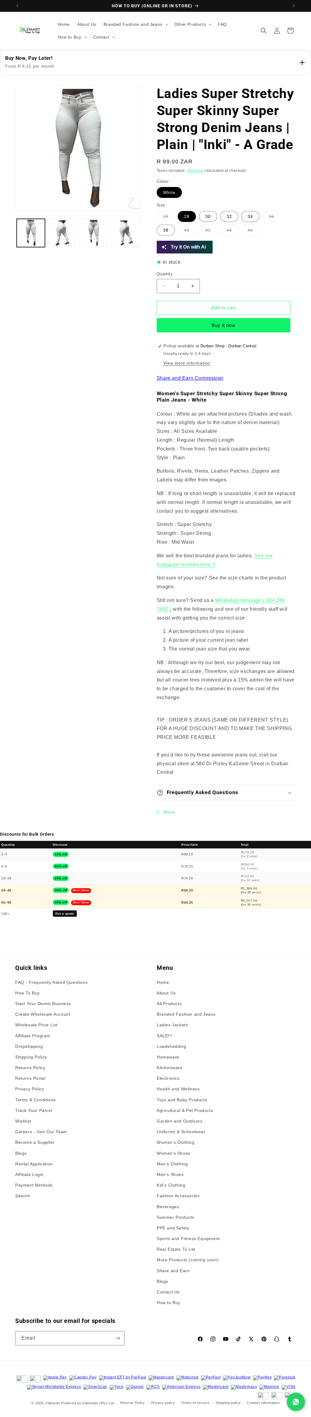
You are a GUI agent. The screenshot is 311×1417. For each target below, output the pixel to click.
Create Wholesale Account (42, 1014)
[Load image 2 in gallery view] (62, 233)
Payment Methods (34, 1185)
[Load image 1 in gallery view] (31, 233)
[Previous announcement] (17, 6)
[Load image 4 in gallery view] (125, 233)
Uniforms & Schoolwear (181, 1131)
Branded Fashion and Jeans (186, 1014)
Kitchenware (170, 1067)
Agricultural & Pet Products (185, 1110)
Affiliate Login (29, 1174)
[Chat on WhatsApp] (296, 1402)
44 (232, 231)
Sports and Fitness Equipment (188, 1238)
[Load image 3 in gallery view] (94, 233)
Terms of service (195, 1403)
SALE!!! (164, 1035)
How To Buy (27, 993)
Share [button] (169, 812)
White (169, 192)
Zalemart (53, 1403)
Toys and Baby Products (182, 1099)
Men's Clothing (172, 1163)
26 (169, 218)
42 (208, 230)
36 (271, 216)
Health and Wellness (178, 1088)
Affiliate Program (32, 1035)
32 (229, 216)
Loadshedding (171, 1046)
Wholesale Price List (36, 1024)
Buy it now (223, 325)
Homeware (168, 1057)
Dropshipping (29, 1046)
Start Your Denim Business (43, 1003)
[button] (135, 24)
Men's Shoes (170, 1174)
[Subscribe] (117, 1338)
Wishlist (23, 1121)
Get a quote (64, 913)
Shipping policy (228, 1403)
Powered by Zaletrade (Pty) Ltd (87, 1403)
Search (22, 1195)
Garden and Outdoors (179, 1121)
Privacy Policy (29, 1088)
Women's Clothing (176, 1142)
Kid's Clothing (171, 1185)
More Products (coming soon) (188, 1259)
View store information (186, 363)
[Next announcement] (293, 6)
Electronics (168, 1078)
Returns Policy (30, 1067)
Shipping (195, 170)
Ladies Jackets (172, 1024)
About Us (166, 993)
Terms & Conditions (35, 1099)
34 (250, 216)
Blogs (21, 1153)
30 (208, 216)
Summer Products (175, 1217)
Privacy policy (163, 1403)
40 (187, 230)
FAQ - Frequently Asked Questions (51, 982)
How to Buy (168, 1302)
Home (163, 982)
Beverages (168, 1206)
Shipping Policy (31, 1057)
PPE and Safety (173, 1227)
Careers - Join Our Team (41, 1131)
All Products (169, 1003)
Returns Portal (30, 1078)
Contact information (263, 1403)
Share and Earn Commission (190, 378)
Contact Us (168, 1292)
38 (166, 230)
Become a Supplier (35, 1142)
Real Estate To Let (176, 1249)
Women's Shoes (173, 1153)
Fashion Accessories (178, 1195)
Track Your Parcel (33, 1110)
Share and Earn (173, 1270)
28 (187, 216)
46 (253, 231)
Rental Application (34, 1163)
